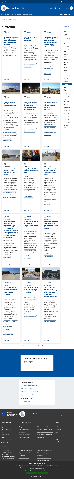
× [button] (72, 462)
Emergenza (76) (66, 71)
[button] (36, 476)
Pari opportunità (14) (67, 88)
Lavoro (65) (66, 78)
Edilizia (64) (66, 67)
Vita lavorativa (22, 432)
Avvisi (8, 32)
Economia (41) (66, 63)
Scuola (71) (66, 104)
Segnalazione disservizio (25, 453)
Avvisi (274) (67, 47)
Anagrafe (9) (67, 39)
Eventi (57, 442)
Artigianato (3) (66, 43)
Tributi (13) (66, 117)
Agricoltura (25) (66, 30)
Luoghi (57, 439)
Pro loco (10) (67, 97)
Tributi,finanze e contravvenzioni (45, 432)
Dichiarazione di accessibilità (44, 458)
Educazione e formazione (43, 427)
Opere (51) (66, 84)
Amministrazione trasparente (44, 450)
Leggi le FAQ (22, 455)
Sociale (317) (67, 110)
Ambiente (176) (66, 35)
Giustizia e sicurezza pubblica (44, 429)
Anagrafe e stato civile (24, 427)
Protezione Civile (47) (66, 100)
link (51, 470)
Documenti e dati (5, 442)
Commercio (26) (66, 50)
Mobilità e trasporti (23, 440)
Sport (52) (66, 114)
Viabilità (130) (66, 126)
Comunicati (29, 32)
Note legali (40, 455)
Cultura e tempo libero (24, 429)
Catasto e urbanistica (24, 437)
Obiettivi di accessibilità (43, 460)
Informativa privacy (42, 453)
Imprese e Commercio (24, 435)
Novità (9, 20)
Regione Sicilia (4, 2)
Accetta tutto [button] (31, 473)
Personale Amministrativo (7, 440)
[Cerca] (71, 8)
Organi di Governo (5, 427)
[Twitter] (58, 8)
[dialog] (37, 470)
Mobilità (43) (67, 81)
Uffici (2, 432)
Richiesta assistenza (24, 458)
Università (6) (67, 123)
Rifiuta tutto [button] (42, 473)
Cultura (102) (67, 59)
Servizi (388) (67, 107)
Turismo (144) (67, 120)
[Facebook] (54, 8)
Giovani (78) (67, 75)
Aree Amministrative (6, 429)
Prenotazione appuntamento (26, 450)
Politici (2, 437)
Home (4, 20)
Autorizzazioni (40, 437)
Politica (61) (67, 94)
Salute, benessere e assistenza (44, 434)
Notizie (57, 427)
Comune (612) (66, 55)
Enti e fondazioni (5, 435)
